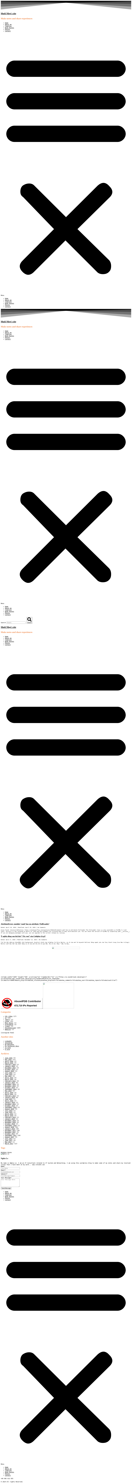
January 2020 (10, 1102)
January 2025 (10, 1082)
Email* (3, 1170)
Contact (8, 31)
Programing (9, 1024)
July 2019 (8, 1111)
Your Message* (6, 1178)
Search (3, 622)
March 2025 (9, 1079)
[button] (66, 164)
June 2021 (8, 1099)
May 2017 (8, 1142)
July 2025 (8, 1073)
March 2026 (9, 1063)
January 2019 (10, 1119)
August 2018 (9, 1127)
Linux (7, 1021)
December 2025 (10, 1068)
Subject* (4, 1174)
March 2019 (9, 1115)
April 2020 (9, 1101)
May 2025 (8, 1076)
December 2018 (10, 1120)
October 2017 (10, 1134)
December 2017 (10, 1130)
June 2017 (8, 1140)
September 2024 (10, 1089)
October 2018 (10, 1124)
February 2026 (10, 1064)
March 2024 (9, 1094)
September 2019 (10, 1107)
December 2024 (10, 1084)
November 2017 (10, 1132)
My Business (9, 1044)
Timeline (8, 26)
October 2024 (10, 1087)
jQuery (7, 1019)
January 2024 (10, 1097)
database (4, 1152)
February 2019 (10, 1117)
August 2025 (9, 1071)
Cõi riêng (8, 1016)
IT (6, 1018)
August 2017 (9, 1137)
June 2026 (8, 1058)
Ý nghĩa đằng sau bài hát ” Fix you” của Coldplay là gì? (23, 936)
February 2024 (10, 1096)
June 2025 (8, 1074)
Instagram (8, 1043)
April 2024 (9, 1092)
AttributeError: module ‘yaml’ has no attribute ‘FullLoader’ (25, 924)
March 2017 (9, 1143)
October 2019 (10, 1106)
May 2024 (8, 1091)
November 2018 (10, 1122)
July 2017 (8, 1139)
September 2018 (10, 1125)
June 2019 (8, 1112)
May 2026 (8, 1059)
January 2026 (10, 1066)
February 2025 (10, 1081)
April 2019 (9, 1114)
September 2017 (10, 1135)
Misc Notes (9, 1023)
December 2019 (10, 1104)
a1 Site (8, 1048)
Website (8, 1029)
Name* (3, 1166)
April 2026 (9, 1061)
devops (9, 1152)
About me (8, 24)
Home (6, 23)
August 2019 (9, 1109)
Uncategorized (10, 1028)
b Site (7, 1049)
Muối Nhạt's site (8, 13)
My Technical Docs (12, 1046)
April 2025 (9, 1078)
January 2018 (10, 1129)
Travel (7, 1026)
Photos (7, 29)
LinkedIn (8, 1041)
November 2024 (10, 1086)
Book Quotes (9, 28)
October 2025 (10, 1069)
